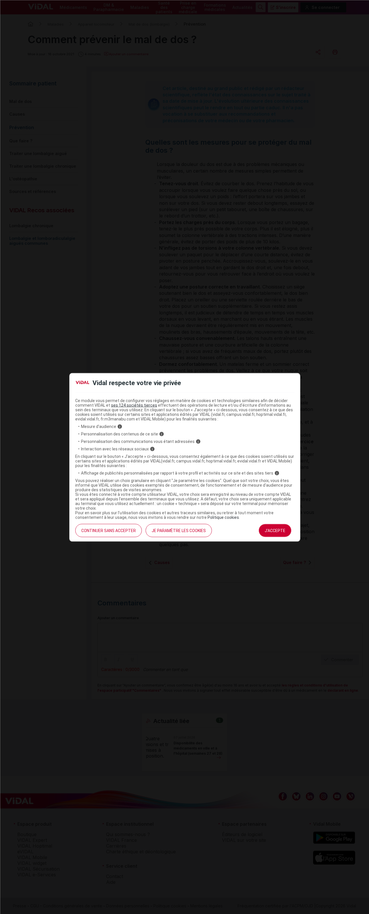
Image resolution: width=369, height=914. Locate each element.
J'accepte (275, 530)
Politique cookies (223, 517)
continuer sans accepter (108, 530)
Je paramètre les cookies (179, 530)
